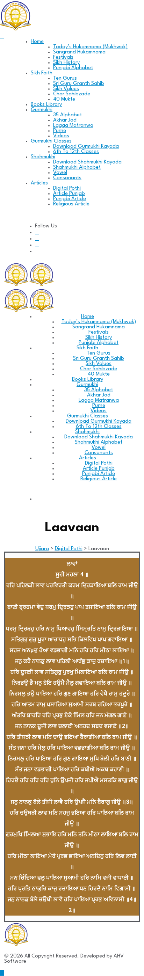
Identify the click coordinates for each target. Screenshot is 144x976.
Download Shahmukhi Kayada (87, 162)
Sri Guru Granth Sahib (78, 83)
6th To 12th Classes (76, 151)
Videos (61, 136)
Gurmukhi (41, 109)
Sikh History (66, 62)
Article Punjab (69, 193)
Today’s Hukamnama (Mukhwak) (90, 47)
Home (37, 41)
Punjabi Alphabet (73, 68)
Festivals (63, 57)
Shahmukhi (43, 157)
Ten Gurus (65, 78)
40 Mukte (64, 99)
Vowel (60, 172)
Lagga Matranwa (73, 125)
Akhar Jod (65, 120)
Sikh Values (66, 89)
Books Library (46, 104)
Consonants (67, 178)
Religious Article (71, 204)
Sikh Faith (41, 73)
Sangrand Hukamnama (79, 52)
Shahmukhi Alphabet (77, 167)
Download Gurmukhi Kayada (86, 146)
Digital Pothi (67, 188)
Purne (59, 130)
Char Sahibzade (71, 94)
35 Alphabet (67, 115)
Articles (39, 183)
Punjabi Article (69, 199)
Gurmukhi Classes (51, 141)
